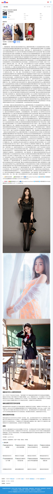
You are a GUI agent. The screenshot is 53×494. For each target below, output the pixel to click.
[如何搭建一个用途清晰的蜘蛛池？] (8, 449)
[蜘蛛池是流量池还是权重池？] (8, 463)
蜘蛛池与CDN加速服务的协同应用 (22, 455)
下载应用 (4, 17)
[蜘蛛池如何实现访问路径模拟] (32, 463)
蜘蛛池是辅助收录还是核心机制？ (22, 469)
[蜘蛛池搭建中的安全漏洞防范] (45, 463)
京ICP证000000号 (41, 491)
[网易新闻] (5, 2)
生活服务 (9, 15)
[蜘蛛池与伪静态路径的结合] (20, 449)
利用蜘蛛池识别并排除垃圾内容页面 (10, 469)
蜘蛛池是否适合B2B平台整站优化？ (10, 455)
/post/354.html (11, 437)
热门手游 (48, 6)
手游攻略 (12, 481)
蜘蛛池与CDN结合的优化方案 (33, 469)
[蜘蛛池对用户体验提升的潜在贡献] (20, 463)
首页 (45, 6)
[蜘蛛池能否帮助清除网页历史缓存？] (45, 449)
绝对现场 (36, 491)
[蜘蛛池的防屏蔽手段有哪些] (32, 449)
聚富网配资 (8, 483)
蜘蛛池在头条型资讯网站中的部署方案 (35, 455)
